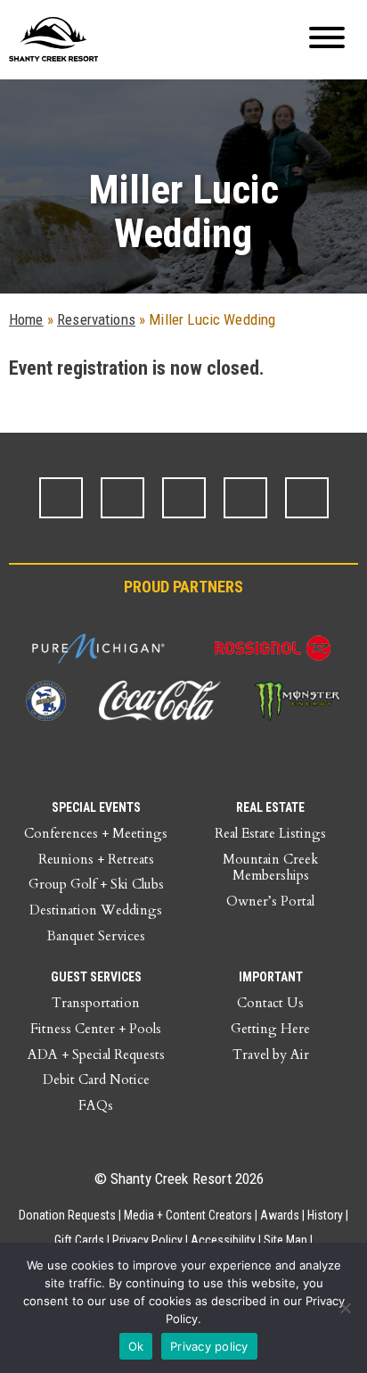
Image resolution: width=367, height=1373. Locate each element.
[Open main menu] (327, 39)
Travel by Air (270, 1054)
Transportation (96, 1003)
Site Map (285, 1240)
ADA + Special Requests (96, 1054)
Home (26, 319)
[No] (345, 1308)
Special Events (96, 807)
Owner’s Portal (270, 901)
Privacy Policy (147, 1240)
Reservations (96, 319)
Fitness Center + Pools (95, 1029)
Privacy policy (209, 1346)
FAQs (95, 1105)
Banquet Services (96, 936)
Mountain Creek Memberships (270, 867)
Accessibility (223, 1240)
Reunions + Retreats (96, 859)
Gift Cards (79, 1240)
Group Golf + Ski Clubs (96, 884)
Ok (136, 1346)
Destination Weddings (95, 910)
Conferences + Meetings (95, 833)
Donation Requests (67, 1215)
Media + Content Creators (188, 1215)
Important (271, 977)
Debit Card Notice (96, 1079)
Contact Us (270, 1003)
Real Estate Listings (270, 833)
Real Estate (270, 807)
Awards (279, 1215)
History (325, 1215)
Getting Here (270, 1029)
